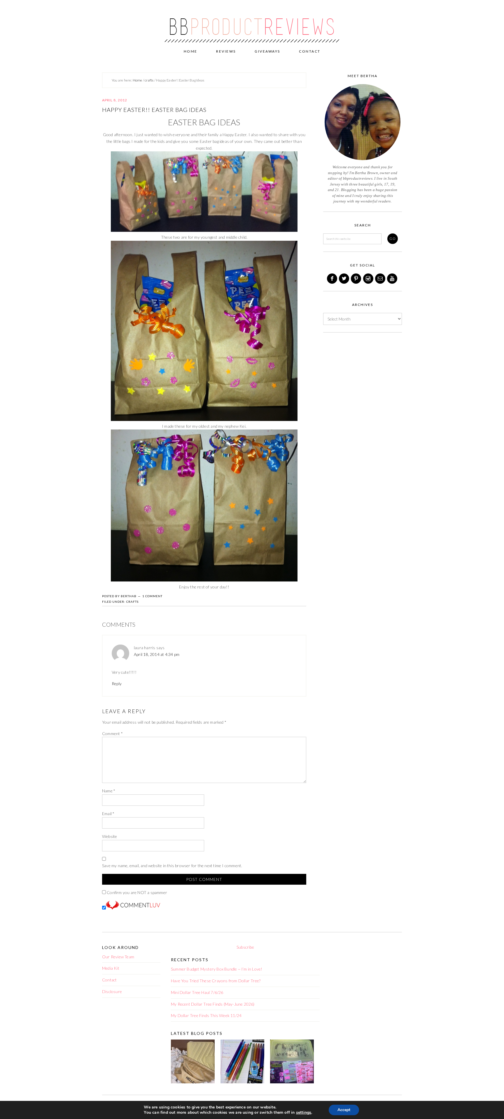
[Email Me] (380, 278)
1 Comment (152, 596)
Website (109, 836)
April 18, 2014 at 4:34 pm (156, 654)
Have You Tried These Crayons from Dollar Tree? (215, 980)
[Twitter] (344, 278)
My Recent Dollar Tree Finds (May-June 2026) (213, 1004)
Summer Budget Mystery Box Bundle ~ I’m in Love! (216, 968)
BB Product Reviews (252, 22)
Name (108, 790)
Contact (109, 979)
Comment (112, 733)
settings (304, 1112)
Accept (343, 1110)
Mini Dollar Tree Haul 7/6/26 (197, 992)
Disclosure (112, 991)
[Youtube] (392, 278)
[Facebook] (332, 278)
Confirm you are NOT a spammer (136, 892)
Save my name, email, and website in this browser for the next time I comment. (172, 865)
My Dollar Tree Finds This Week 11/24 (206, 1015)
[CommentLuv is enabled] (133, 907)
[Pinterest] (356, 278)
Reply (117, 683)
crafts (132, 601)
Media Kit (110, 968)
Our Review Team (118, 956)
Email (108, 813)
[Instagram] (368, 278)
